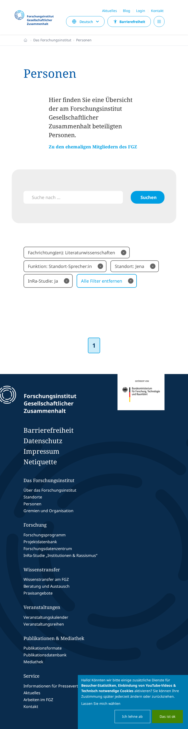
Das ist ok (167, 716)
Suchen (149, 197)
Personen (84, 40)
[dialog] (133, 702)
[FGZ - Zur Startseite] (36, 18)
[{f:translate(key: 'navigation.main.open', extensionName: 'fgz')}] (159, 21)
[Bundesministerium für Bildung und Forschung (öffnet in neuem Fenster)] (141, 399)
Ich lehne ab (132, 716)
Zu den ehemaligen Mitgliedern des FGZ (93, 147)
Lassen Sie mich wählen (100, 703)
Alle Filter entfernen (106, 281)
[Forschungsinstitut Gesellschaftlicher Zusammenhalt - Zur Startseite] (60, 399)
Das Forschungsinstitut (52, 40)
